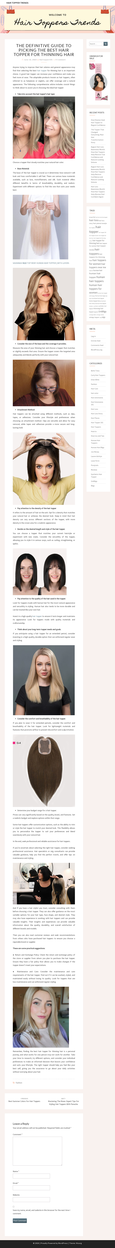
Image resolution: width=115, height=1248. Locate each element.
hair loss (93, 220)
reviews (91, 306)
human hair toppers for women (95, 288)
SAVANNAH (18, 263)
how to (91, 270)
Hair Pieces (95, 418)
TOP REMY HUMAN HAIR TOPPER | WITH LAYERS (48, 263)
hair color (94, 393)
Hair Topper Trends (17, 2)
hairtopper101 (46, 60)
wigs (103, 317)
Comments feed (97, 345)
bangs (91, 217)
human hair (97, 270)
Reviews (94, 470)
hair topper (42, 70)
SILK (25, 263)
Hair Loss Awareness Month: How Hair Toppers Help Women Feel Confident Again (98, 191)
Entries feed (95, 341)
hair (94, 217)
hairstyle (104, 223)
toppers (96, 312)
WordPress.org (96, 350)
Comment (18, 1134)
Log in (93, 336)
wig (100, 317)
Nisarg (79, 1243)
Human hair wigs (100, 296)
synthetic (95, 306)
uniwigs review (100, 314)
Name (16, 1171)
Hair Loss (94, 409)
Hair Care (94, 389)
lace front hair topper (98, 298)
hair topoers (92, 227)
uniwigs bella (92, 314)
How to (94, 431)
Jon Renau (95, 452)
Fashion (19, 1082)
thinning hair (98, 308)
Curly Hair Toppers (98, 375)
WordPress (63, 1243)
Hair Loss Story (97, 413)
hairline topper (103, 217)
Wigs (93, 486)
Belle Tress (95, 371)
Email (16, 1183)
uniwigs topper (94, 317)
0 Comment (61, 60)
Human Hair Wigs (97, 447)
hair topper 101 (102, 232)
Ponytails (94, 465)
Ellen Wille (95, 380)
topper (91, 312)
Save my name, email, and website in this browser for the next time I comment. (41, 1212)
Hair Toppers (96, 427)
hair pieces (97, 223)
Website (16, 1195)
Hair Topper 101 (97, 422)
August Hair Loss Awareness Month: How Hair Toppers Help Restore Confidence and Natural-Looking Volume (98, 174)
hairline (98, 217)
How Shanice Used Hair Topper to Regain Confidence (98, 122)
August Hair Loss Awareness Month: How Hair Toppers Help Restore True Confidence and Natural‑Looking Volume (98, 154)
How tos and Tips (97, 436)
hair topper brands (94, 235)
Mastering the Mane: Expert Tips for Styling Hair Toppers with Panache (63, 1101)
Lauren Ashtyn (96, 456)
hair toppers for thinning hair (97, 257)
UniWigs (102, 311)
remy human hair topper (99, 303)
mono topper (93, 301)
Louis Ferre (95, 461)
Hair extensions (97, 397)
